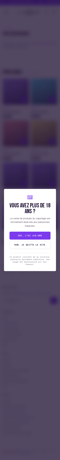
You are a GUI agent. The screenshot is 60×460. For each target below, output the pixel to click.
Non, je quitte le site (30, 245)
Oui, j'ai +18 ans (30, 235)
